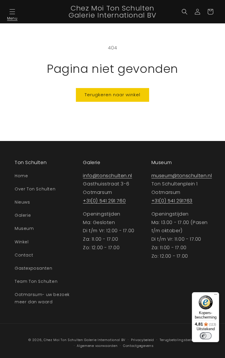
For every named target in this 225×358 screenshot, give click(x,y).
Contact (24, 255)
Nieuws (22, 202)
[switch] (206, 335)
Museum (24, 228)
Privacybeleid (142, 340)
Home (21, 176)
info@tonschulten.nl (107, 175)
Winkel (22, 242)
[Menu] (215, 295)
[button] (12, 11)
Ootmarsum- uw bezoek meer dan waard (42, 298)
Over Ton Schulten (35, 189)
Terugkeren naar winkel (112, 95)
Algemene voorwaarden (97, 345)
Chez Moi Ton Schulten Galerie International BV (84, 340)
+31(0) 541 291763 (171, 200)
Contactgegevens (138, 345)
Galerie (23, 215)
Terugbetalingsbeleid (178, 340)
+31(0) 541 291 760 (104, 200)
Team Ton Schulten (36, 281)
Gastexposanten (33, 268)
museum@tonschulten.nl (181, 175)
